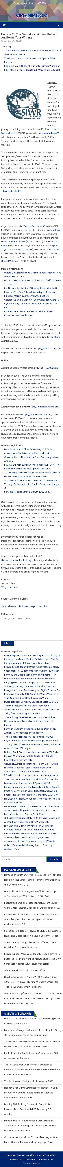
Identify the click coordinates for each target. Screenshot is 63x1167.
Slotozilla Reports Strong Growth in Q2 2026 (27, 491)
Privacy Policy (46, 1159)
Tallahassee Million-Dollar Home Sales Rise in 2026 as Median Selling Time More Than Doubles (32, 1044)
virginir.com (31, 15)
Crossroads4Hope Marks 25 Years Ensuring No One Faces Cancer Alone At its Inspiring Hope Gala (31, 1140)
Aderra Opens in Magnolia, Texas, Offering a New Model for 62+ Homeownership (30, 945)
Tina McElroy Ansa (33, 226)
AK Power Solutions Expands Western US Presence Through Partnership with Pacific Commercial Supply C (32, 484)
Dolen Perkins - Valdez (13, 241)
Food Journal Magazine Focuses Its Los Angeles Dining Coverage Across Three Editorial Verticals (32, 1033)
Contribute (30, 1159)
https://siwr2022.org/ (46, 348)
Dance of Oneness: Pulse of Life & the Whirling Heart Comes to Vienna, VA (32, 1021)
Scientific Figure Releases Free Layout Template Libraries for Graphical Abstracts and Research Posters (29, 721)
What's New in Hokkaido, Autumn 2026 (24, 970)
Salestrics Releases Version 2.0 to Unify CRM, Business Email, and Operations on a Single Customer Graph (32, 933)
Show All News (8, 606)
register (54, 337)
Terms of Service (31, 1163)
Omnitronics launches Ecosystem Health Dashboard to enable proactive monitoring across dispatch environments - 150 (32, 919)
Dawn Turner (52, 249)
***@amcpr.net (9, 587)
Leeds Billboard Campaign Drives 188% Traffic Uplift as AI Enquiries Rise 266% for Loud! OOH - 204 (32, 894)
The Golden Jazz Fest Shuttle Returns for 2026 (28, 736)
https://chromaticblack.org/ (44, 406)
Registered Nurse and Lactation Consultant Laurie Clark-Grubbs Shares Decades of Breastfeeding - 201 (32, 905)
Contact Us (15, 1159)
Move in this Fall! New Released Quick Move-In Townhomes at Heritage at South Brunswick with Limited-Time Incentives (30, 1125)
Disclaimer (23, 606)
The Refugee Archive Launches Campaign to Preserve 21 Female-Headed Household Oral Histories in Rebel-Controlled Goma (32, 1069)
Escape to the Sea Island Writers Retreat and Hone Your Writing (29, 36)
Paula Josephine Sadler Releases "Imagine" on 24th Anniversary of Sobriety (31, 1056)
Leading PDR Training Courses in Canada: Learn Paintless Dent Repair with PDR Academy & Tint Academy (29, 1109)
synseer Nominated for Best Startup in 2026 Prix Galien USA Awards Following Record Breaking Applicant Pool (29, 845)
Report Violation (39, 606)
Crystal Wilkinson (10, 261)
